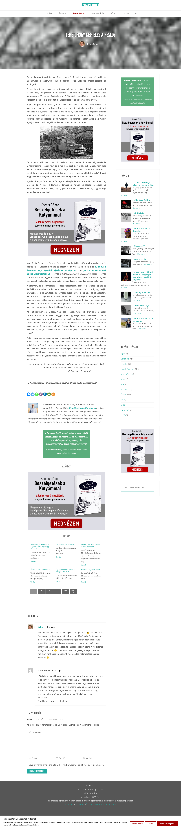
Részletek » (124, 196)
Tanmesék (124, 410)
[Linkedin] (45, 394)
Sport (123, 400)
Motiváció (124, 390)
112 (65, 591)
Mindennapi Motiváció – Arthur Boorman (90, 545)
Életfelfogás (125, 359)
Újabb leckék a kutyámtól (40, 569)
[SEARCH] (122, 487)
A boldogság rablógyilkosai (142, 200)
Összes (123, 395)
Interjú (123, 379)
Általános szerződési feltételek (96, 805)
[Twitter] (33, 394)
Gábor (41, 627)
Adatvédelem (69, 805)
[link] (136, 14)
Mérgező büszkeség (139, 259)
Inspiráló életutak (127, 374)
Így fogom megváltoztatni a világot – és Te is (66, 570)
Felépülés (124, 364)
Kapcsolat (112, 805)
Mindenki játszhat (139, 213)
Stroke (123, 405)
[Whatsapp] (37, 394)
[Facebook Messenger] (28, 394)
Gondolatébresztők (127, 369)
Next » (73, 591)
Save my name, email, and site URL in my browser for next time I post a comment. (66, 765)
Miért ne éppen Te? (139, 246)
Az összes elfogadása (167, 824)
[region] (90, 822)
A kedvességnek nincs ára (141, 293)
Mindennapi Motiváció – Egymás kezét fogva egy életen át (39, 546)
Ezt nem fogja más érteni (90, 569)
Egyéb (123, 354)
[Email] (49, 394)
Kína (122, 384)
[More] (53, 394)
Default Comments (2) (35, 719)
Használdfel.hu (90, 5)
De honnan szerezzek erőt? (66, 544)
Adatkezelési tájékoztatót (66, 453)
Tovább (33, 561)
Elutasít (150, 824)
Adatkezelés (80, 805)
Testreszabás (136, 824)
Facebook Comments (54, 719)
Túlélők (123, 415)
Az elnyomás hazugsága (141, 306)
